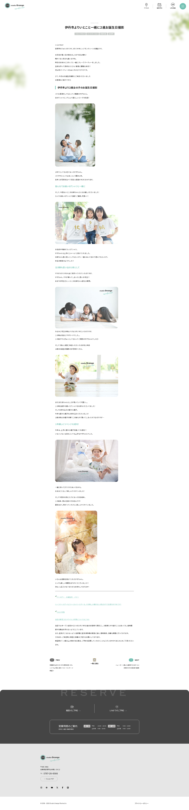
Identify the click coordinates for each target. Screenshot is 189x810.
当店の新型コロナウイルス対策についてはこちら (72, 619)
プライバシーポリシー (142, 803)
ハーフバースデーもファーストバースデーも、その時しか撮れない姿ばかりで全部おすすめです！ (88, 604)
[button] (15, 8)
